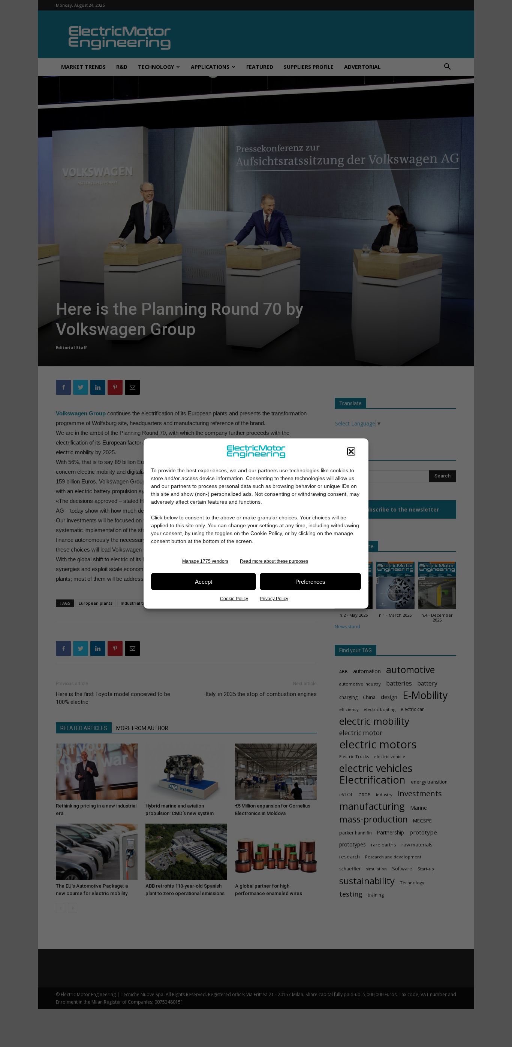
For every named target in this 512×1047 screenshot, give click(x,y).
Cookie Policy (234, 598)
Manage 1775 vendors (205, 561)
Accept (203, 581)
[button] (351, 451)
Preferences (310, 581)
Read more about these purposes (274, 561)
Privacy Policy (274, 598)
